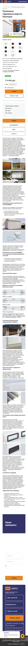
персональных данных (10, 573)
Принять (22, 643)
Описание (14, 120)
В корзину (14, 91)
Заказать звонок (15, 618)
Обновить (8, 565)
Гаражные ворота (15, 6)
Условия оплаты (10, 87)
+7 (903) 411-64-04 (11, 611)
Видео (14, 129)
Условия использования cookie (13, 643)
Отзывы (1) (13, 133)
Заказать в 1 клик (14, 95)
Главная (4, 6)
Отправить (14, 578)
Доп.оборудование (14, 125)
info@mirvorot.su (11, 604)
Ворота (8, 6)
